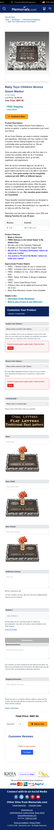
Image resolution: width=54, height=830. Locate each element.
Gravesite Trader (35, 805)
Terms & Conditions (21, 823)
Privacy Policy (35, 823)
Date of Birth (10, 481)
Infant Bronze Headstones (31, 19)
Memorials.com (27, 810)
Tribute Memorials (19, 805)
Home (7, 19)
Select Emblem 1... (13, 616)
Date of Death (11, 526)
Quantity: (11, 724)
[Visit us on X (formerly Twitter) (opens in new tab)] (21, 797)
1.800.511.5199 (31, 818)
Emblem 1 (9, 610)
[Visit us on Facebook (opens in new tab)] (16, 797)
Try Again (27, 752)
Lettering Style (11, 398)
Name (8, 436)
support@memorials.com (27, 816)
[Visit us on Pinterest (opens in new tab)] (32, 797)
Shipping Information (13, 679)
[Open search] (4, 8)
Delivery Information (11, 708)
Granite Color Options (14, 324)
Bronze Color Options (14, 361)
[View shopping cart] (44, 8)
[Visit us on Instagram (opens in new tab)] (27, 797)
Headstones (16, 19)
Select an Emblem (11, 629)
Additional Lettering (13, 571)
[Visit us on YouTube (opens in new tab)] (38, 797)
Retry (10, 348)
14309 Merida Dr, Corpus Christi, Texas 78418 (27, 813)
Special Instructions (13, 644)
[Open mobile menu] (50, 8)
